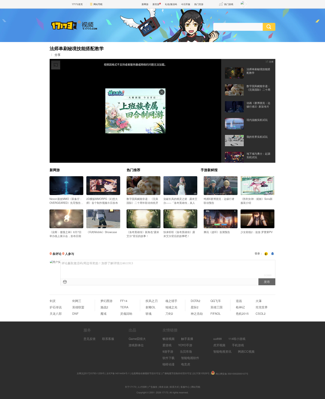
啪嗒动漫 (168, 364)
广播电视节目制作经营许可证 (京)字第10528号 (185, 373)
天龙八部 (56, 313)
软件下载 (168, 358)
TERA (124, 307)
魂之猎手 (171, 301)
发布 (267, 281)
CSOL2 (261, 313)
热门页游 (198, 4)
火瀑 (259, 301)
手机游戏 (238, 345)
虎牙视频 (219, 345)
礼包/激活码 (171, 4)
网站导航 (98, 4)
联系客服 (108, 339)
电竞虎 (185, 364)
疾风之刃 (152, 301)
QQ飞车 (215, 301)
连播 (271, 61)
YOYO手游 (185, 345)
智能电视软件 (190, 358)
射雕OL (151, 307)
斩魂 (149, 313)
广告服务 (152, 386)
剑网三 (76, 301)
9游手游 (167, 351)
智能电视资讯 (222, 351)
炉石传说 (56, 307)
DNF (75, 313)
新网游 (145, 4)
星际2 (194, 307)
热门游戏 (228, 4)
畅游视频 (168, 339)
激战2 (104, 307)
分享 (58, 54)
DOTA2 (195, 301)
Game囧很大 (137, 339)
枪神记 (240, 307)
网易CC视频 (246, 351)
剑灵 (53, 301)
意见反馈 (90, 339)
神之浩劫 (197, 313)
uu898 (217, 339)
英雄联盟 (78, 307)
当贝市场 (186, 351)
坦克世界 (262, 307)
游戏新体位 (136, 345)
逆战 (239, 301)
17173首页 (77, 4)
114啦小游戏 (236, 339)
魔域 (103, 313)
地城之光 (171, 307)
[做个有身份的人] (266, 254)
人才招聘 (142, 386)
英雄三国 (216, 307)
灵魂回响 (126, 313)
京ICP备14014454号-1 (118, 373)
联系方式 (174, 386)
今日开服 (185, 4)
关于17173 (130, 386)
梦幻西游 (106, 301)
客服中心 (185, 386)
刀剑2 (169, 313)
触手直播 (187, 339)
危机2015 (242, 313)
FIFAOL (215, 313)
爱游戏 (167, 345)
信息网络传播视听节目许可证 (146, 373)
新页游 (156, 4)
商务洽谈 (163, 386)
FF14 (123, 301)
